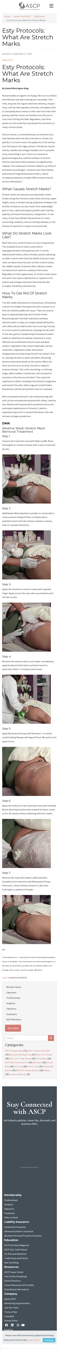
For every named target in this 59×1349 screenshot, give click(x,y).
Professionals (13, 997)
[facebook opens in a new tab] (7, 1325)
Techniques (41, 1058)
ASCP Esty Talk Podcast (15, 1249)
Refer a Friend (11, 1217)
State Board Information (16, 1289)
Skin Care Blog (11, 1262)
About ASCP (10, 1299)
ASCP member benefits (38, 1050)
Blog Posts (39, 16)
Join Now (13, 1028)
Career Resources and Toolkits (19, 1285)
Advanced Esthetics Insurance (18, 1231)
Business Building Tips (20, 1054)
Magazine (16, 1245)
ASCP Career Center (13, 1272)
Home (7, 16)
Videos (47, 1070)
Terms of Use (10, 1312)
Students (10, 1003)
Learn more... (34, 1339)
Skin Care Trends (44, 1054)
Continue (49, 1340)
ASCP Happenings (13, 1050)
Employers (11, 1014)
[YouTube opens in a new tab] (23, 1325)
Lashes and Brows (18, 1074)
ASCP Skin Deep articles (27, 1070)
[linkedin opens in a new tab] (12, 1325)
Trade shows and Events (16, 1258)
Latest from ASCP (22, 16)
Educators (11, 1008)
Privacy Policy (11, 1320)
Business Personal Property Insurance (23, 1235)
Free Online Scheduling (15, 1276)
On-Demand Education (15, 1254)
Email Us (8, 1329)
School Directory (12, 1280)
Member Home (13, 987)
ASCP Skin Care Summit (16, 1062)
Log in (5, 977)
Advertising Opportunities (17, 1303)
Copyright (9, 1316)
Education (11, 992)
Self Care (18, 1066)
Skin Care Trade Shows (20, 1058)
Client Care (32, 1066)
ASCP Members (13, 1019)
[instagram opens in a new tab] (18, 1325)
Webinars (37, 1062)
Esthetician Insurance (15, 1227)
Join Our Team (11, 1307)
